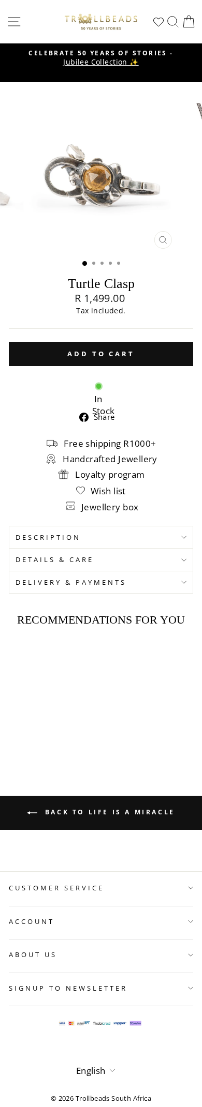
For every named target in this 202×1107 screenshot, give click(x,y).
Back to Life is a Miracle (108, 812)
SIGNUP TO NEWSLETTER (68, 988)
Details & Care (55, 559)
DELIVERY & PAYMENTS (71, 582)
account (31, 921)
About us (33, 954)
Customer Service (56, 887)
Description (48, 537)
